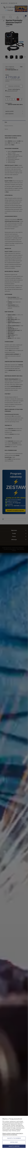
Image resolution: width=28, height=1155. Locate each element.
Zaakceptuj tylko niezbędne (14, 1138)
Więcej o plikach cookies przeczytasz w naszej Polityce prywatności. (12, 1134)
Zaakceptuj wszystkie (14, 1146)
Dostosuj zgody (14, 1142)
